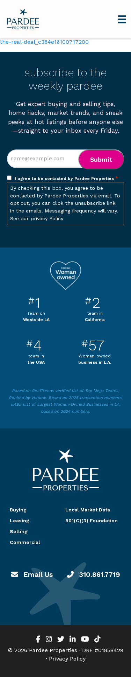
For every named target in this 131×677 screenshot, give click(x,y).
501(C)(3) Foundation (91, 520)
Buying (18, 509)
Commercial (25, 542)
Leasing (19, 520)
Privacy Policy (67, 658)
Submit (101, 159)
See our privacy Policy (36, 218)
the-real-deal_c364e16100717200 (44, 42)
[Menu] (122, 19)
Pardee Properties (23, 19)
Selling (19, 531)
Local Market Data (87, 509)
